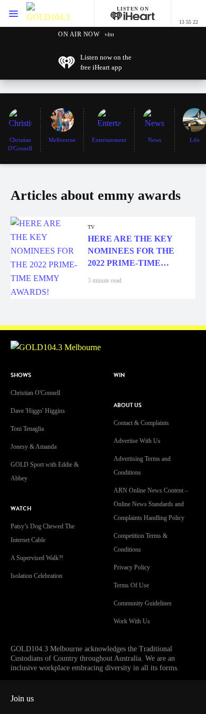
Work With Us (132, 621)
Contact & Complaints (141, 423)
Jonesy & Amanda (34, 446)
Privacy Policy (132, 567)
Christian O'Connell (35, 393)
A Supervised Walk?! (37, 558)
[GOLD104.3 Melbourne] (48, 13)
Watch (21, 508)
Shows (21, 375)
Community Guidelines (143, 603)
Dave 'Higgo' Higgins (38, 410)
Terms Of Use (131, 585)
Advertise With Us (137, 441)
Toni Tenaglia (27, 428)
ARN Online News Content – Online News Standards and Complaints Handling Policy (151, 504)
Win (119, 375)
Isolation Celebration (36, 576)
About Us (128, 405)
